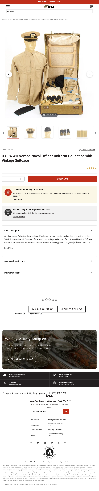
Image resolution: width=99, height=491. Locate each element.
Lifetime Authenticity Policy (55, 434)
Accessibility (58, 462)
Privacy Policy (29, 462)
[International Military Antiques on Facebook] (31, 443)
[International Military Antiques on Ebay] (66, 443)
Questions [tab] (34, 313)
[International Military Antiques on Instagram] (45, 443)
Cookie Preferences (68, 462)
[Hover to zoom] (49, 73)
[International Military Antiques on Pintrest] (52, 443)
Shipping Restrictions (14, 261)
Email (49, 407)
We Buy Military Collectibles (57, 420)
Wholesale (35, 420)
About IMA (35, 425)
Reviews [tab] (18, 313)
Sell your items (19, 217)
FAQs (33, 435)
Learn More (17, 199)
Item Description (12, 230)
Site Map (45, 462)
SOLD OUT (62, 179)
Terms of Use (38, 462)
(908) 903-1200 (58, 393)
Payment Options (12, 273)
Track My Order (36, 429)
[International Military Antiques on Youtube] (59, 443)
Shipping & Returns (55, 429)
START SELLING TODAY (20, 359)
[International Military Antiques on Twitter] (38, 443)
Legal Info (51, 462)
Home (4, 19)
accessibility (26, 393)
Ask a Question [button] (44, 309)
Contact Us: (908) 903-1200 (56, 424)
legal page (29, 480)
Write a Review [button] (73, 309)
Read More (8, 248)
